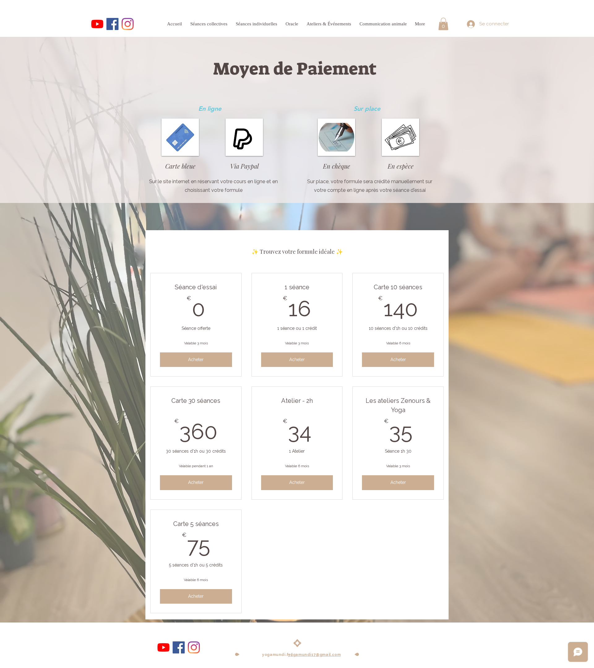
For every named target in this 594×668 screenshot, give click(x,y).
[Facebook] (112, 24)
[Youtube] (97, 24)
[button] (443, 24)
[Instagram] (128, 24)
